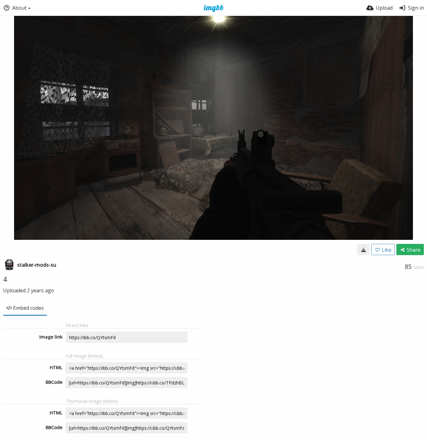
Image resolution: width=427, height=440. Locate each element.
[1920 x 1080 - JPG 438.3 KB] (363, 249)
